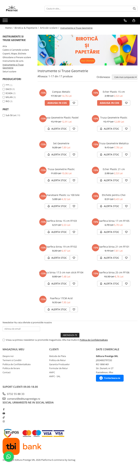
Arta (5, 46)
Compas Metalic (61, 91)
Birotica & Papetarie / (27, 27)
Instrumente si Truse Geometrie (13, 66)
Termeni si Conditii (12, 360)
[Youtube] (4, 413)
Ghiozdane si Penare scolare (17, 57)
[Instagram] (4, 421)
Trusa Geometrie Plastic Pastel (61, 117)
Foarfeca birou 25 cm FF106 (113, 272)
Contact (7, 372)
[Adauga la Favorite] (74, 103)
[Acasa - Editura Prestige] (20, 9)
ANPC (52, 372)
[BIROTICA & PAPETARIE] (87, 50)
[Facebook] (4, 409)
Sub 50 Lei (11, 115)
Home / (9, 27)
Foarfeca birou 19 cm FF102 (61, 246)
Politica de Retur (57, 360)
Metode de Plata (57, 356)
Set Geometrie (61, 143)
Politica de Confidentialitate (94, 339)
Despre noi (8, 356)
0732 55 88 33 (15, 394)
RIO (7, 101)
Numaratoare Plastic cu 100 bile (61, 195)
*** (7, 85)
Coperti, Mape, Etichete (14, 53)
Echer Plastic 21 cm (114, 169)
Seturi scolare (9, 71)
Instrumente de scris (13, 60)
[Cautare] (134, 8)
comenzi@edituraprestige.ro (23, 398)
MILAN (9, 97)
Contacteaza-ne (112, 378)
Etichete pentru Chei (113, 195)
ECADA (9, 93)
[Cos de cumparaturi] (133, 20)
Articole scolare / (50, 27)
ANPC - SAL (54, 376)
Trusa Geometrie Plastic (113, 117)
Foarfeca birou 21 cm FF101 (113, 246)
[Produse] (6, 21)
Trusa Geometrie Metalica (114, 143)
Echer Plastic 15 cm (114, 91)
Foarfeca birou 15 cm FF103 (61, 220)
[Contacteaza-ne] (125, 20)
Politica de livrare (11, 368)
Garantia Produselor (59, 364)
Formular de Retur (58, 368)
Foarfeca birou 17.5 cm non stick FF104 (61, 272)
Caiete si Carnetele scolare (16, 49)
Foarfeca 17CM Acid (61, 298)
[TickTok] (4, 417)
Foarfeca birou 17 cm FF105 (113, 220)
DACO (9, 89)
